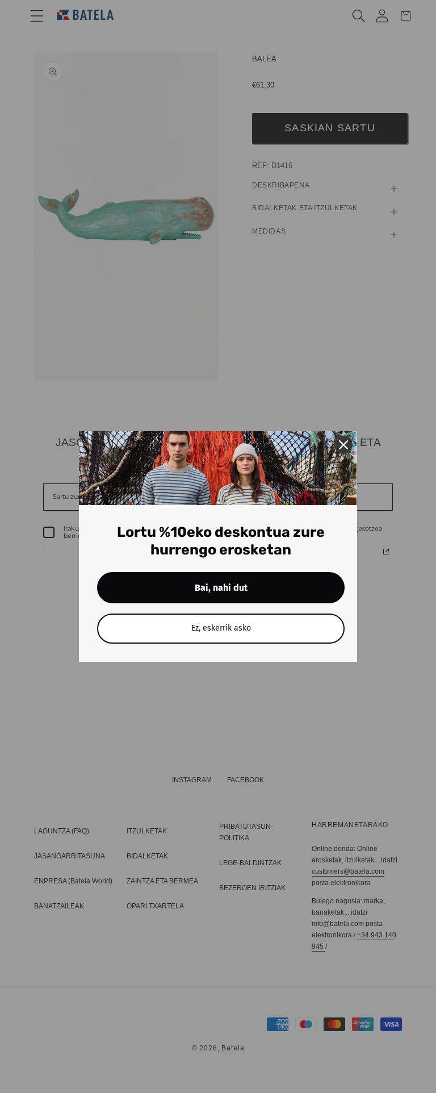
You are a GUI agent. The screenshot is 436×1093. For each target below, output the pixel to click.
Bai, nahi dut (221, 587)
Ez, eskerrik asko (221, 628)
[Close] (343, 444)
